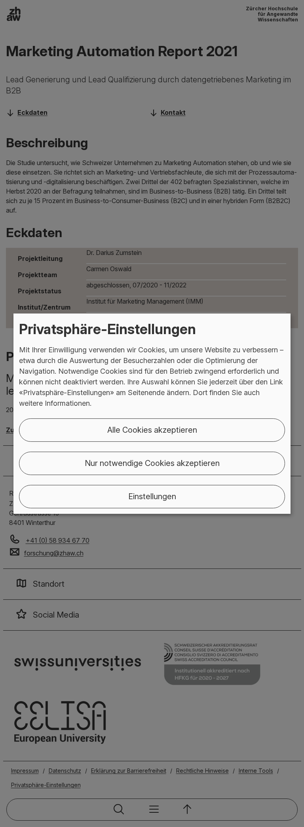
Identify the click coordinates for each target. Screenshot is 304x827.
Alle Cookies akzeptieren (152, 430)
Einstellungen (152, 496)
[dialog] (152, 413)
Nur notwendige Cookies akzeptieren (152, 463)
